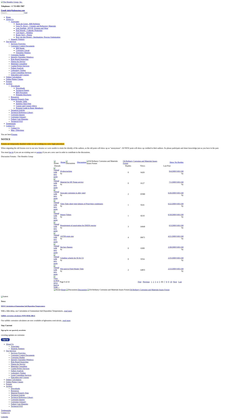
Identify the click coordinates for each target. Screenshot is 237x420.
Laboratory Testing (18, 70)
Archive (9, 84)
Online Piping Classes (14, 79)
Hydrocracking (66, 171)
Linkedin (4, 417)
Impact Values (65, 215)
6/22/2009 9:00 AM (175, 204)
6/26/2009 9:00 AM (175, 193)
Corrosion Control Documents (22, 46)
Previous (146, 282)
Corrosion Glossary (18, 117)
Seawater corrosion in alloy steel (72, 193)
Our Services (11, 42)
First (139, 282)
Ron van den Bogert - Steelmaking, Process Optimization (38, 37)
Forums (9, 81)
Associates (15, 22)
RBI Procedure (22, 93)
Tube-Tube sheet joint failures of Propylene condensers (81, 204)
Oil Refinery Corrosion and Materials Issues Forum (149, 290)
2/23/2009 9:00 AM (175, 269)
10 (171, 282)
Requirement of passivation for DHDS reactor (78, 225)
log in (11, 152)
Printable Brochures (23, 95)
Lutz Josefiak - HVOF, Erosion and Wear (32, 28)
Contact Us (10, 126)
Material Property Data (20, 99)
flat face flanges (66, 247)
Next (175, 282)
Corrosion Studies (18, 55)
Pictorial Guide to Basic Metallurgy (29, 108)
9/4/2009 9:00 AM (176, 171)
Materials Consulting (19, 64)
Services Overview (18, 44)
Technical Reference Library (22, 112)
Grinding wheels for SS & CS (72, 258)
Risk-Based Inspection (19, 59)
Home (8, 17)
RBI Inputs (20, 48)
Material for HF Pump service (71, 182)
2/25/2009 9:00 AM (175, 258)
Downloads (15, 86)
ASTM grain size (67, 236)
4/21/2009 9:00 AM (175, 236)
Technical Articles (18, 110)
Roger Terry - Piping (24, 35)
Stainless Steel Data (23, 104)
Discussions (81, 162)
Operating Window (23, 53)
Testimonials (11, 124)
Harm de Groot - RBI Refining (28, 24)
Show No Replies (176, 162)
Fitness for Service (18, 61)
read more (68, 311)
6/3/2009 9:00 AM (176, 225)
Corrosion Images (18, 115)
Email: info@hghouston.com (13, 10)
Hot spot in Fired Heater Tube (72, 269)
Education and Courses (20, 75)
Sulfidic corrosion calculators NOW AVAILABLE (18, 316)
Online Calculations (13, 77)
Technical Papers (22, 90)
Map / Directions (17, 130)
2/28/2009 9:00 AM (175, 247)
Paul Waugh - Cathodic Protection (29, 30)
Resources (15, 97)
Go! (25, 13)
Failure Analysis (17, 68)
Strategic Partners (17, 39)
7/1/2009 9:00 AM (176, 182)
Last (180, 282)
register (39, 152)
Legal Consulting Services (21, 73)
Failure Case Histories (19, 119)
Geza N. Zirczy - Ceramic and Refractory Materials (36, 26)
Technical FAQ (17, 121)
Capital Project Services (20, 66)
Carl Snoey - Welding (24, 33)
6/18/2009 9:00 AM (175, 215)
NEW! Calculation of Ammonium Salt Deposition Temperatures (23, 306)
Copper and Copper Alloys (26, 106)
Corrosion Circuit (22, 50)
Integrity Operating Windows (22, 57)
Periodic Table (21, 101)
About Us (10, 19)
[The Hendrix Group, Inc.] (11, 2)
